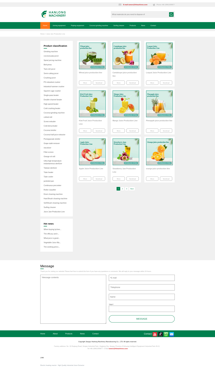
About (55, 334)
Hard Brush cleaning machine (55, 199)
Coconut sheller (50, 130)
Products (133, 25)
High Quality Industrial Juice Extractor (71, 365)
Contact (153, 25)
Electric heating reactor (48, 365)
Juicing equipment (59, 25)
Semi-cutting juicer (51, 73)
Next (132, 189)
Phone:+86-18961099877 (166, 4)
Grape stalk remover (52, 143)
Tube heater (48, 172)
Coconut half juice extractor (54, 135)
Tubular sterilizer (50, 168)
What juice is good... (52, 238)
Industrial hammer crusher (54, 86)
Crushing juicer (50, 78)
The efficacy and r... (51, 234)
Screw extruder (50, 121)
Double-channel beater (53, 100)
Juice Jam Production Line (54, 212)
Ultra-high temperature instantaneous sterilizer (53, 162)
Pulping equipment (77, 25)
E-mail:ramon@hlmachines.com (135, 4)
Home (45, 25)
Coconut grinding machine (98, 25)
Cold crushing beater (52, 108)
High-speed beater (51, 104)
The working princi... (52, 247)
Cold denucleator (50, 126)
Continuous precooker (52, 185)
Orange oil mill (49, 156)
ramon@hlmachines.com (118, 348)
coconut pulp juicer (51, 56)
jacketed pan (49, 181)
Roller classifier (50, 190)
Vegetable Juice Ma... (52, 242)
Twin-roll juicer (49, 69)
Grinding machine (51, 51)
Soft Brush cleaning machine (55, 203)
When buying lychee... (52, 229)
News (143, 25)
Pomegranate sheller (52, 139)
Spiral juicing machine (52, 60)
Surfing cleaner (118, 25)
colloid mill (48, 117)
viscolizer (47, 148)
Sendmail (99, 83)
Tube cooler (48, 177)
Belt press (48, 65)
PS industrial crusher (52, 82)
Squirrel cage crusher (52, 91)
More (85, 83)
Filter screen (49, 152)
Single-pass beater (51, 95)
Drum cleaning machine (53, 194)
